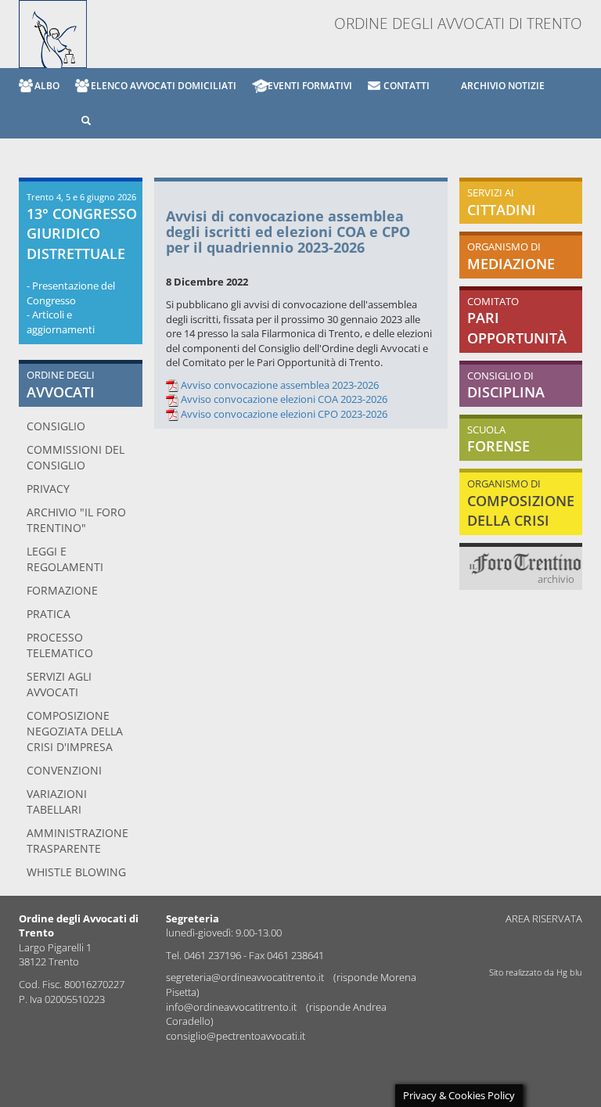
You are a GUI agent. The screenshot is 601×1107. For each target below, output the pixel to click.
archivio (556, 579)
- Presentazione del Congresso (71, 293)
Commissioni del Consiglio (75, 457)
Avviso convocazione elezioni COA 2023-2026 (284, 399)
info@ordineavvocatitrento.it (232, 1007)
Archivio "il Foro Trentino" (76, 520)
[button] (78, 121)
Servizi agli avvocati (59, 684)
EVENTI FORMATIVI (310, 85)
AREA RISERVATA (544, 918)
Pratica (48, 613)
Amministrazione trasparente (77, 840)
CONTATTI (406, 85)
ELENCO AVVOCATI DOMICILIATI (163, 85)
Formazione (62, 590)
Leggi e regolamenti (65, 559)
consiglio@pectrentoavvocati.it (235, 1036)
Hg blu (569, 972)
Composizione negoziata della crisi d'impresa (75, 731)
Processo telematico (60, 645)
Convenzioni (64, 770)
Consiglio (56, 426)
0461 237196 (212, 955)
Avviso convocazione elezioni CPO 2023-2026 (284, 414)
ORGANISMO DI (520, 502)
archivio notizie (503, 85)
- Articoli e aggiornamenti (61, 321)
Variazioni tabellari (57, 801)
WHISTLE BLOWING (76, 871)
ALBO (46, 85)
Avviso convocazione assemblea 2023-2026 (280, 385)
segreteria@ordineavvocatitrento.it (246, 977)
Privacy (48, 488)
